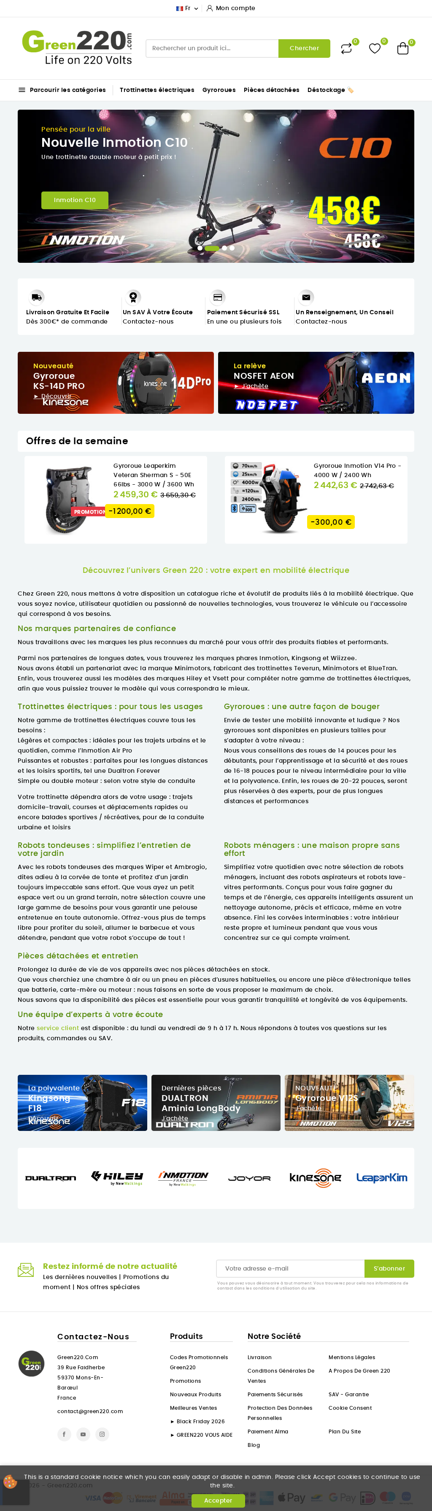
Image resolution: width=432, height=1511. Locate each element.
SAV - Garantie (349, 1394)
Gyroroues (219, 90)
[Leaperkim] (382, 1179)
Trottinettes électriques (157, 90)
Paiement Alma (268, 1431)
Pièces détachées (272, 90)
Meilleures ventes (193, 1408)
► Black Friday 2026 (197, 1421)
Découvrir (43, 1119)
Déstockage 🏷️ (331, 90)
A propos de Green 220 (360, 1370)
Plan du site (345, 1431)
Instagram (102, 1434)
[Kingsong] (315, 1179)
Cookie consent (350, 1408)
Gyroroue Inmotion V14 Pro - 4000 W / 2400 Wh (357, 470)
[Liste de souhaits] (375, 48)
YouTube (83, 1434)
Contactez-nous (148, 322)
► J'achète (251, 386)
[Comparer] (346, 48)
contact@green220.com (90, 1411)
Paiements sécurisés (275, 1394)
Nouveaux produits (195, 1394)
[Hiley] (117, 1179)
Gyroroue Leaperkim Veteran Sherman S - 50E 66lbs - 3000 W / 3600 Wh (153, 475)
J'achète (175, 1119)
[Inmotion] (183, 1179)
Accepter (218, 1501)
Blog (254, 1445)
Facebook (64, 1434)
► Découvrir (52, 396)
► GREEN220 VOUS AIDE (201, 1435)
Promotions (185, 1381)
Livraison (260, 1357)
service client (58, 1028)
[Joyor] (249, 1179)
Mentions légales (352, 1357)
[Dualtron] (50, 1179)
